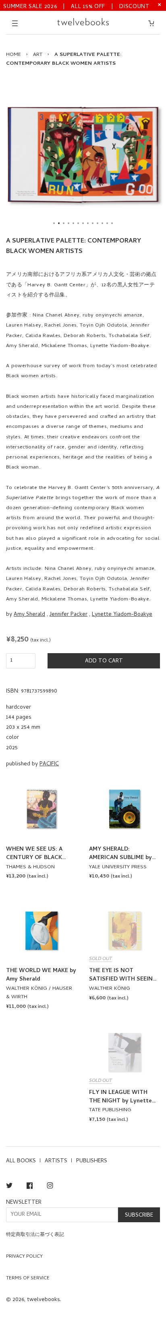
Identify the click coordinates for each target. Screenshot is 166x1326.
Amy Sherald (29, 614)
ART (37, 55)
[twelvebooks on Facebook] (29, 1187)
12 (107, 223)
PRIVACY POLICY (24, 1257)
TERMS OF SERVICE (28, 1279)
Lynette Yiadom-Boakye (122, 614)
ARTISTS (56, 1161)
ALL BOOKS (21, 1161)
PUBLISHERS (91, 1161)
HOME (13, 55)
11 (102, 223)
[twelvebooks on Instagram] (50, 1187)
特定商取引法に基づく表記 (35, 1235)
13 (112, 223)
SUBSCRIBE (139, 1215)
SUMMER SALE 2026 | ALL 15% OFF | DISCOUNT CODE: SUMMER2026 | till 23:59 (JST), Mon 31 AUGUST (76, 6)
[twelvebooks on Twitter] (9, 1187)
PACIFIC (49, 764)
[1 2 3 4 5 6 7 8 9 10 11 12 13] (83, 154)
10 (97, 223)
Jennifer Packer (68, 614)
